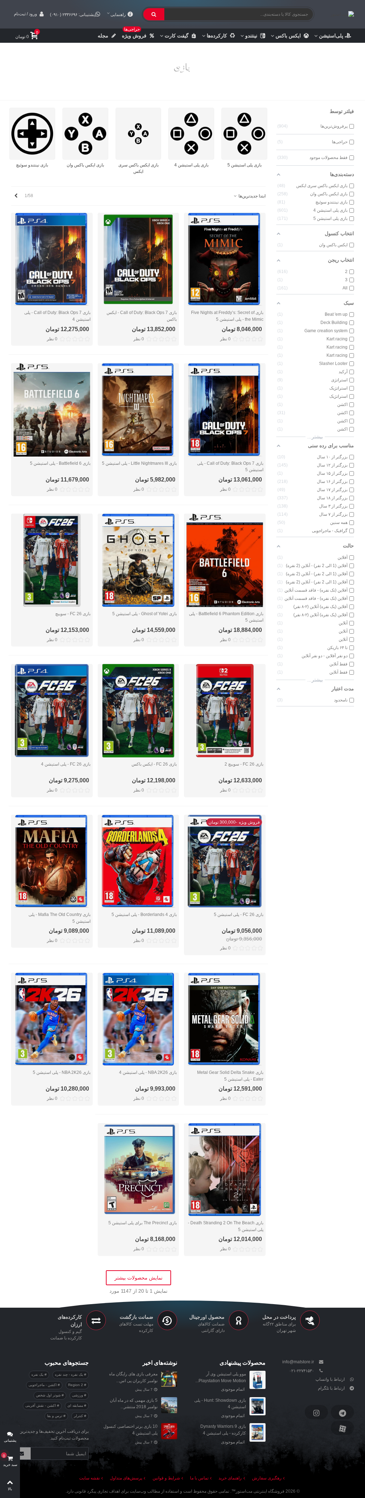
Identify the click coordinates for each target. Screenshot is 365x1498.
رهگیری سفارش (267, 1478)
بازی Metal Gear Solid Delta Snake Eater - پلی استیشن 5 (230, 1076)
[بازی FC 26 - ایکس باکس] (138, 710)
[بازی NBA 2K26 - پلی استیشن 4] (138, 1019)
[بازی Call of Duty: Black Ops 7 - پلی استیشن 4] (52, 259)
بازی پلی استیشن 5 (244, 165)
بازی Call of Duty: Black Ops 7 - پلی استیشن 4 (57, 316)
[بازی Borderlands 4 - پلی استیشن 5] (138, 861)
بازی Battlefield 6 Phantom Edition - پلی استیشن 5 (226, 617)
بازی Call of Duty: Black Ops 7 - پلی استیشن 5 (230, 467)
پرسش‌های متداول (126, 1478)
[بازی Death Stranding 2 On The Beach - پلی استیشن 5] (225, 1169)
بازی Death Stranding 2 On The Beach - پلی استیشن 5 (225, 1226)
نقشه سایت (89, 1478)
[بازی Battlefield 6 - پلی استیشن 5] (52, 409)
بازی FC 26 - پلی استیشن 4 (66, 764)
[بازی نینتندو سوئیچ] (32, 133)
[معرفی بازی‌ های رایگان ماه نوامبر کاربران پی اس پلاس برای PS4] (169, 1379)
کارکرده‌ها (217, 35)
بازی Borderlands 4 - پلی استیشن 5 (144, 914)
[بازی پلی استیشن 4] (191, 133)
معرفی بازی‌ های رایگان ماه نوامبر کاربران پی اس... (133, 1377)
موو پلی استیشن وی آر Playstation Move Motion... (220, 1377)
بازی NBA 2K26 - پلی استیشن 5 (62, 1072)
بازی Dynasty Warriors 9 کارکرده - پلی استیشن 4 (223, 1430)
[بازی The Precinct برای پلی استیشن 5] (138, 1169)
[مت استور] (337, 14)
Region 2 (76, 1385)
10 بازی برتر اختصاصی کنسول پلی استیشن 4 (130, 1430)
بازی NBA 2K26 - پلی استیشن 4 (148, 1072)
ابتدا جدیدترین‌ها (251, 196)
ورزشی (78, 1395)
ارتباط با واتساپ (330, 1379)
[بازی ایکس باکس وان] (85, 133)
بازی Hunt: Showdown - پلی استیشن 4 (220, 1404)
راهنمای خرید (230, 1478)
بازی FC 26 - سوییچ (73, 613)
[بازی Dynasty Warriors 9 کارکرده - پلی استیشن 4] (258, 1432)
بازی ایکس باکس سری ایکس (138, 168)
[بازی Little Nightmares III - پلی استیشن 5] (138, 409)
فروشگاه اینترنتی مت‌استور (260, 1491)
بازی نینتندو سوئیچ (32, 165)
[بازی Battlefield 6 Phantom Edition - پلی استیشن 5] (225, 560)
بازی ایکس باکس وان (85, 165)
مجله (103, 35)
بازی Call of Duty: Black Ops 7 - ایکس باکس (142, 316)
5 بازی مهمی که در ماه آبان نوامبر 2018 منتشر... (134, 1404)
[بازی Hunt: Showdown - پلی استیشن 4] (258, 1406)
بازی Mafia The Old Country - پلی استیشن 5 (60, 918)
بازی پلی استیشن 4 (191, 165)
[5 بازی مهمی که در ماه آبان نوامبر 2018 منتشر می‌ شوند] (169, 1405)
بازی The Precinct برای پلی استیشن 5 (142, 1222)
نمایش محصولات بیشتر (138, 1278)
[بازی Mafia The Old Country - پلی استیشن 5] (52, 861)
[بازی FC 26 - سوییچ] (52, 560)
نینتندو (251, 35)
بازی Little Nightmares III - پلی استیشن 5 (139, 463)
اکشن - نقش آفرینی (41, 1405)
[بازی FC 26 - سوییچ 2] (225, 710)
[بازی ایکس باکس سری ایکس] (138, 133)
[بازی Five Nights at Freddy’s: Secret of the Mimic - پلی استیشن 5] (225, 259)
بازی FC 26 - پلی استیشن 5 (238, 914)
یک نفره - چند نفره (69, 1374)
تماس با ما (199, 1478)
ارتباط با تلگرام (331, 1388)
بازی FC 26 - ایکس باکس (154, 764)
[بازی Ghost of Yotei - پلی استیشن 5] (138, 560)
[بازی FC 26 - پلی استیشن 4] (52, 710)
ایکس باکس (288, 35)
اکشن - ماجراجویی (43, 1385)
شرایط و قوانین (166, 1478)
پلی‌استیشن (331, 35)
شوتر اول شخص (49, 1395)
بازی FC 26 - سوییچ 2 (244, 764)
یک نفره (38, 1374)
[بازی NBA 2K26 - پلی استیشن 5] (52, 1019)
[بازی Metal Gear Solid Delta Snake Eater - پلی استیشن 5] (225, 1019)
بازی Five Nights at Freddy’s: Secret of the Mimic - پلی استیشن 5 (227, 316)
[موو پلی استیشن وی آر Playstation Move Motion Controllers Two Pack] (258, 1380)
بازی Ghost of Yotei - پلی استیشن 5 (144, 613)
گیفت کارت (177, 35)
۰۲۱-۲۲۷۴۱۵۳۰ (301, 1370)
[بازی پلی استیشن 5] (244, 133)
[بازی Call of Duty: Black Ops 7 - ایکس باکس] (138, 259)
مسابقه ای (75, 1405)
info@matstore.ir (298, 1361)
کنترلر (79, 1416)
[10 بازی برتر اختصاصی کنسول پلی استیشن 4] (169, 1431)
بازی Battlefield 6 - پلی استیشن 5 (60, 463)
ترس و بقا (55, 1416)
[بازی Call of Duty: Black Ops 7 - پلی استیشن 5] (225, 409)
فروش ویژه (134, 33)
